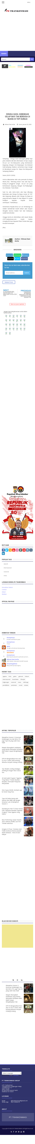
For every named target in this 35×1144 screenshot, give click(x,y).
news (5, 575)
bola (10, 676)
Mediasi (4, 594)
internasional (7, 568)
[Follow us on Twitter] (6, 550)
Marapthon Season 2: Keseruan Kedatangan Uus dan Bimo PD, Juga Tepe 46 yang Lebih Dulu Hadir (11, 739)
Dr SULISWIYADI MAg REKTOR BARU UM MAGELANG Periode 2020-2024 (10, 293)
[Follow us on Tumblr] (30, 550)
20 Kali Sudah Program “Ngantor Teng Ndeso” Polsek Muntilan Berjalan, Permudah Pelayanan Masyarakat (12, 780)
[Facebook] (13, 1132)
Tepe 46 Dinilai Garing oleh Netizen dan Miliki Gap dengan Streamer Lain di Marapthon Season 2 (11, 801)
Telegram (26, 255)
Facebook (24, 258)
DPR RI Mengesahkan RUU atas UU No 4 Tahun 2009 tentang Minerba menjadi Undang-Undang (12, 760)
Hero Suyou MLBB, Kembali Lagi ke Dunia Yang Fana (12, 791)
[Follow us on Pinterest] (24, 550)
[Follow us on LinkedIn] (3, 553)
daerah (6, 564)
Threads (11, 258)
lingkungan (6, 682)
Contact (4, 589)
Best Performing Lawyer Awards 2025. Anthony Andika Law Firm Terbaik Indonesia (11, 821)
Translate (16, 1075)
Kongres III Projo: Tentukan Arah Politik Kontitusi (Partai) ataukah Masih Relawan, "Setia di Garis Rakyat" (12, 831)
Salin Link (10, 255)
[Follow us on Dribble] (17, 550)
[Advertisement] (17, 31)
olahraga (25, 682)
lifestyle (23, 679)
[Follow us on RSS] (10, 550)
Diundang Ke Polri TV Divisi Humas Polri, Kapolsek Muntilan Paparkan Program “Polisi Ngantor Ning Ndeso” (12, 811)
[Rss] (11, 1132)
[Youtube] (21, 1132)
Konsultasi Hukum (7, 587)
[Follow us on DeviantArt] (20, 550)
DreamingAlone (12, 664)
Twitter (18, 258)
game (14, 676)
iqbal (8, 646)
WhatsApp (18, 255)
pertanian (14, 685)
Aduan (4, 592)
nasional (6, 572)
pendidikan (6, 685)
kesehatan (15, 679)
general (20, 676)
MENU (28, 2)
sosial (20, 685)
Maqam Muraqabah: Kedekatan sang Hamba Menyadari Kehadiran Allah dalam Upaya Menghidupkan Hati (12, 750)
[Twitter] (16, 1132)
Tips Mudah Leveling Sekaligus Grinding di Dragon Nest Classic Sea (11, 770)
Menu (5, 53)
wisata (26, 685)
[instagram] (23, 1132)
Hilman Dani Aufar (13, 659)
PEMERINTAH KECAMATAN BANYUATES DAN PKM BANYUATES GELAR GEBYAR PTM (25, 294)
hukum (27, 676)
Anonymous (11, 637)
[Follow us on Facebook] (3, 550)
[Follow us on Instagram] (27, 550)
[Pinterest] (18, 1132)
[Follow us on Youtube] (13, 550)
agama (5, 676)
